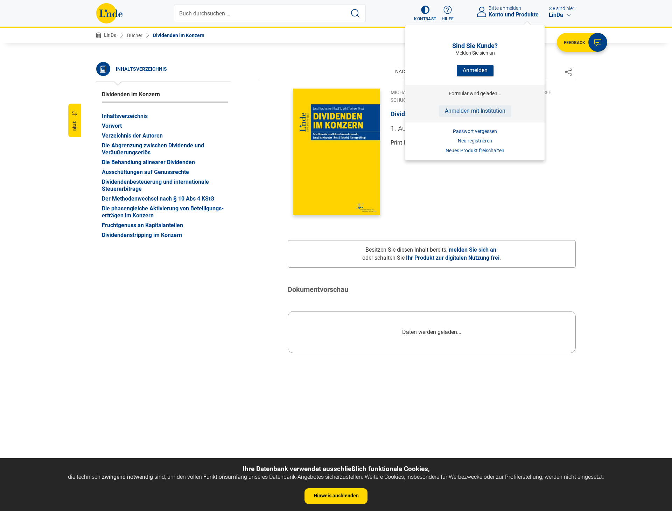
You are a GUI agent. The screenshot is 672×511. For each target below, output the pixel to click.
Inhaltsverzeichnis (125, 115)
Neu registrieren (475, 141)
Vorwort (112, 125)
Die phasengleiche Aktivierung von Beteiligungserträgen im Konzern (163, 211)
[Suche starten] (355, 13)
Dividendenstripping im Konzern (142, 234)
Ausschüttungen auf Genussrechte (145, 171)
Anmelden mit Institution (475, 110)
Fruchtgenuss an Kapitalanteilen (142, 225)
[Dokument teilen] (568, 71)
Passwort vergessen (475, 131)
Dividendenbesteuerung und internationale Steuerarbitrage (155, 185)
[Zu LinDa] (109, 13)
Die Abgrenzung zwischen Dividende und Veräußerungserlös (153, 148)
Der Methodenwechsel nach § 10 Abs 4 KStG (158, 198)
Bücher (134, 35)
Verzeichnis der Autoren (132, 135)
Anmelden (475, 70)
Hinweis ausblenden (336, 495)
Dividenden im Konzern (178, 35)
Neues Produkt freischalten (475, 150)
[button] (425, 13)
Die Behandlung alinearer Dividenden (148, 162)
